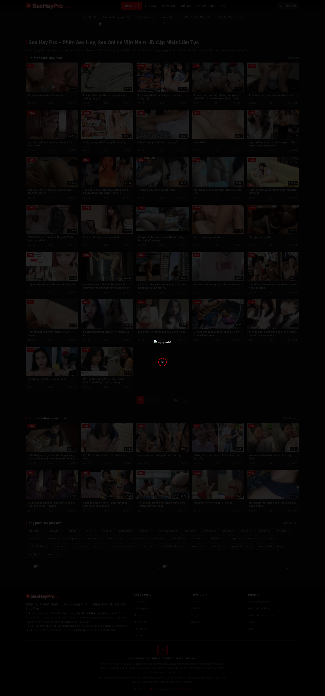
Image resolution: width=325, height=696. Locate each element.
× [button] (162, 362)
